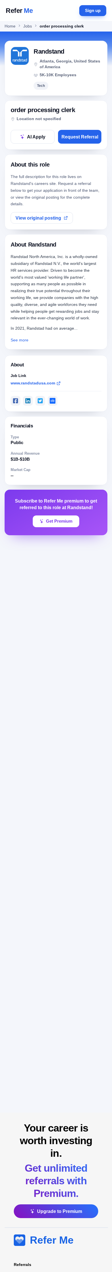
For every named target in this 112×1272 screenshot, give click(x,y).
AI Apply (36, 136)
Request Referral (79, 136)
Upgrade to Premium (59, 1211)
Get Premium (59, 521)
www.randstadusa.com (33, 383)
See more (19, 340)
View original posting (38, 218)
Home (10, 26)
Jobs (27, 26)
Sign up (93, 10)
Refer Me (52, 1240)
